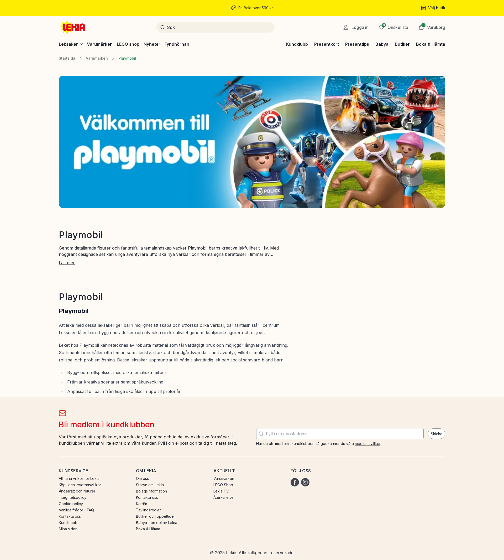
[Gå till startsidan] (73, 27)
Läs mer (67, 262)
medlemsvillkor (367, 443)
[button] (432, 27)
